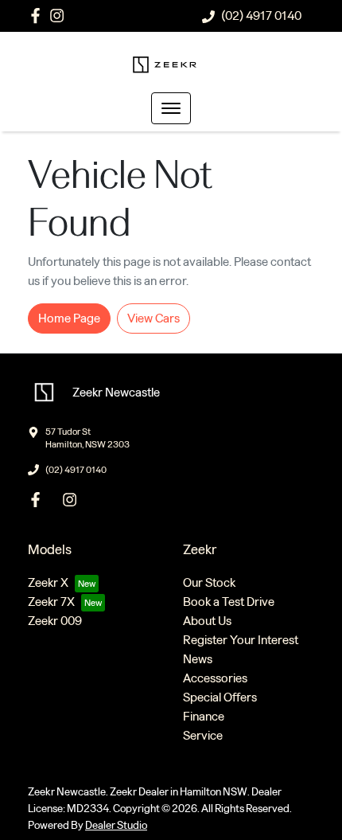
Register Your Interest (240, 639)
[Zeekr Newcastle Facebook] (38, 15)
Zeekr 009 (55, 620)
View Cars (153, 318)
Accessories (215, 678)
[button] (171, 108)
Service (203, 735)
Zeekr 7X (51, 601)
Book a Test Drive (228, 601)
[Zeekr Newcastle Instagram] (60, 15)
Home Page (69, 318)
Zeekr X (48, 582)
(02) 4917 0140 (261, 15)
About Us (207, 620)
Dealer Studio (116, 825)
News (197, 658)
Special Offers (220, 697)
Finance (203, 716)
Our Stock (209, 582)
